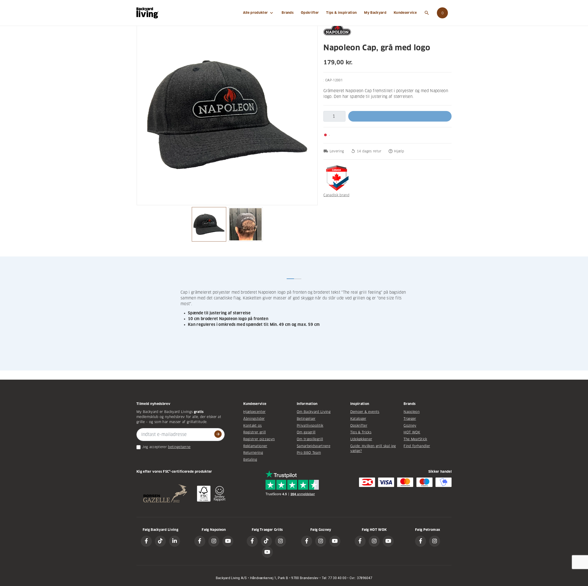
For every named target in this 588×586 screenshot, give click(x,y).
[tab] (290, 275)
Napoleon (412, 412)
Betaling (250, 460)
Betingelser (306, 419)
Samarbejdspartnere (313, 446)
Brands (288, 13)
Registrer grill (254, 432)
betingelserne (179, 447)
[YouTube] (227, 541)
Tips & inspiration (341, 13)
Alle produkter (258, 13)
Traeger (410, 419)
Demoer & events (364, 412)
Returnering (253, 453)
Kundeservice (405, 13)
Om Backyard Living (314, 412)
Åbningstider (254, 419)
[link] (442, 13)
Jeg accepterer (154, 447)
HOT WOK (412, 432)
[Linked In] (174, 541)
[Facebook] (146, 541)
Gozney (410, 426)
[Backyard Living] (147, 12)
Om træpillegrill (310, 439)
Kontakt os (252, 426)
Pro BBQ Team (309, 453)
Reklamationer (255, 446)
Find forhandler (417, 446)
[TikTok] (160, 541)
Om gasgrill (306, 432)
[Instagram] (213, 541)
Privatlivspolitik (310, 426)
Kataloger (358, 419)
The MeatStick (415, 439)
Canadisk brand (336, 195)
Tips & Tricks (360, 432)
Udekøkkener (361, 439)
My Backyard (375, 13)
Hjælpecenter (254, 412)
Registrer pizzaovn (259, 439)
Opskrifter (310, 13)
